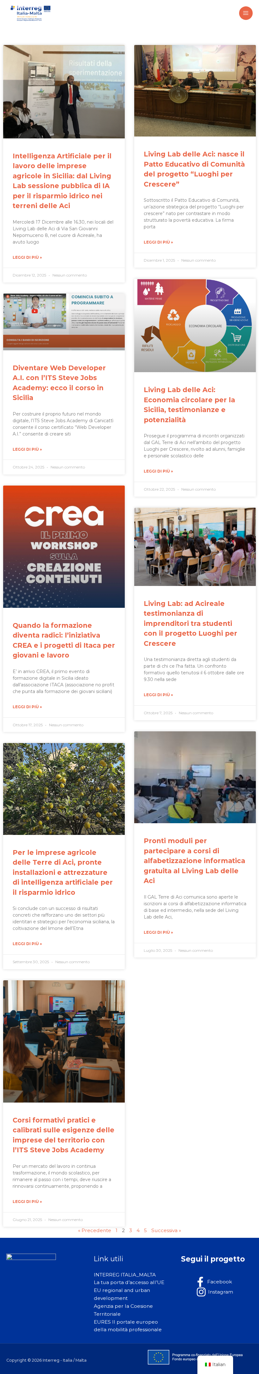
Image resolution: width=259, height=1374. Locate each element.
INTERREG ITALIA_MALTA (125, 1275)
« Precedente (94, 1230)
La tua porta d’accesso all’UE (129, 1282)
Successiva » (166, 1230)
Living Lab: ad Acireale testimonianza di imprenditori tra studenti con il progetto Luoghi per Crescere (190, 623)
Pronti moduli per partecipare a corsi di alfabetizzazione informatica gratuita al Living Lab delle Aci (194, 861)
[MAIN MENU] (246, 13)
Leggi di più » (27, 257)
